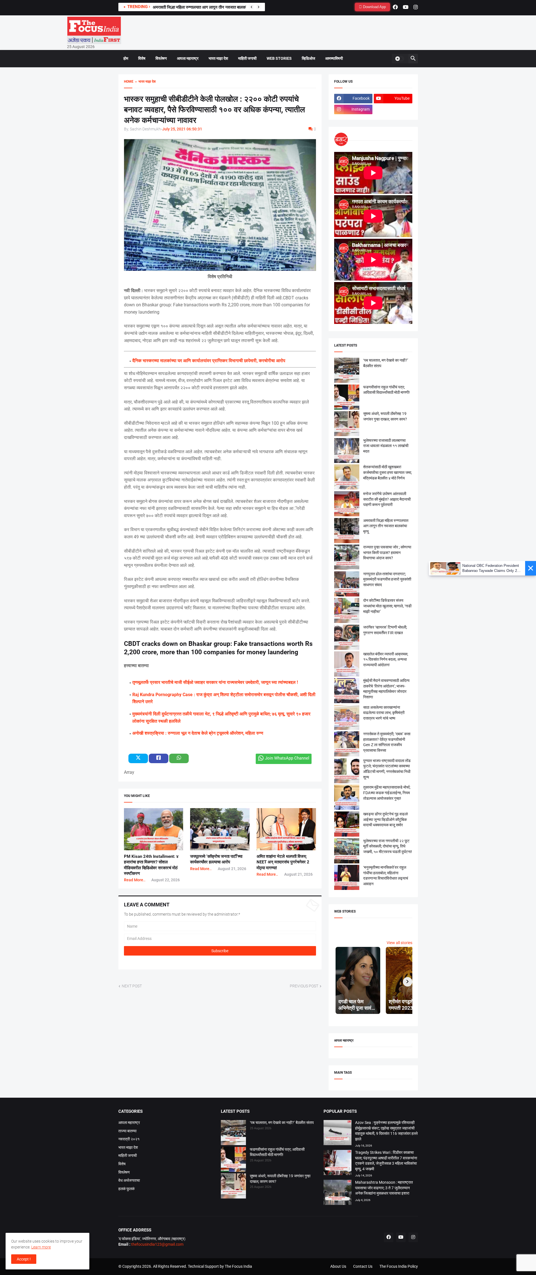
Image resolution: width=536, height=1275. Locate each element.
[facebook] (395, 7)
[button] (399, 58)
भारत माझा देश (218, 58)
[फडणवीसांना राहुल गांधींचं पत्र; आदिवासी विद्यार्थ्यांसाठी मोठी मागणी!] (233, 1160)
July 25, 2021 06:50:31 (182, 129)
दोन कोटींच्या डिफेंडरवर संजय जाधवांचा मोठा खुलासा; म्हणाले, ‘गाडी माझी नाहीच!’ (387, 605)
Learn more (41, 1247)
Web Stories (279, 58)
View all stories (399, 942)
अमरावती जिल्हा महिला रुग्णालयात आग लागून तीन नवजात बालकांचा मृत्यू (205, 7)
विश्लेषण (161, 58)
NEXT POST (132, 986)
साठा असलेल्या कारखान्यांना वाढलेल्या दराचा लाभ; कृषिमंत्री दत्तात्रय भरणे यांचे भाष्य (384, 712)
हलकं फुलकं (126, 1188)
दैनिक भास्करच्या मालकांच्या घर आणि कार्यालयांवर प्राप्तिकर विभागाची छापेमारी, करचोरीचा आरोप (208, 360)
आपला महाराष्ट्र (187, 58)
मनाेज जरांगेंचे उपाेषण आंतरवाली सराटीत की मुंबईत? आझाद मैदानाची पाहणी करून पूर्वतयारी (387, 499)
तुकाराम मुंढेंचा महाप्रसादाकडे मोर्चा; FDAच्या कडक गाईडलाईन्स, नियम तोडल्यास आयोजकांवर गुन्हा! (386, 792)
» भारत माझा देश (144, 81)
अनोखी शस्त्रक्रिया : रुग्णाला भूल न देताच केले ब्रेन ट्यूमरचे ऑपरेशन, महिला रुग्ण (197, 733)
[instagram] (415, 7)
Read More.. (134, 880)
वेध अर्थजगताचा (129, 1180)
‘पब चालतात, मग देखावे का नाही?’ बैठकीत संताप (282, 1122)
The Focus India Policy (398, 1266)
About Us (338, 1266)
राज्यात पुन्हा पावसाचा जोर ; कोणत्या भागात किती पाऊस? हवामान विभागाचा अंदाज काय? (387, 552)
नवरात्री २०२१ (129, 1139)
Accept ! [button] (24, 1259)
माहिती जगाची (247, 58)
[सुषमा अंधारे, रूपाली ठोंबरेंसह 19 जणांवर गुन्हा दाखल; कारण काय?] (233, 1186)
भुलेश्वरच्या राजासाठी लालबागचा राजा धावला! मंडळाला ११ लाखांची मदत (385, 445)
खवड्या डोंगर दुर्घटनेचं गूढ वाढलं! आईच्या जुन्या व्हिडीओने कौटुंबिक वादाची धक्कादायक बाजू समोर (385, 819)
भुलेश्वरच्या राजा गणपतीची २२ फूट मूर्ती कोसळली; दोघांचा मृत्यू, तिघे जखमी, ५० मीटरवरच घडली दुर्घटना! (387, 846)
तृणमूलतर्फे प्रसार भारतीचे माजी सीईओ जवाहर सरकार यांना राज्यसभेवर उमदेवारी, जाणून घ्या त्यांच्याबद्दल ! (215, 682)
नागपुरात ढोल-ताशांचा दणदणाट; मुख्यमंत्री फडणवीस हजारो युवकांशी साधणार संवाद (387, 579)
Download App (374, 7)
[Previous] (251, 7)
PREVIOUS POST (304, 986)
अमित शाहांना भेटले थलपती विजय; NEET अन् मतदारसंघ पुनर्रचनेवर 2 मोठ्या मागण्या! (283, 862)
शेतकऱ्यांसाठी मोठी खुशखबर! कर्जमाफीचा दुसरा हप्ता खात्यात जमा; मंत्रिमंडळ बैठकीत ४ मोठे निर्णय (387, 472)
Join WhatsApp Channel (287, 758)
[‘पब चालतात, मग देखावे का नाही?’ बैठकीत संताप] (233, 1133)
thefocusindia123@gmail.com (156, 1244)
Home (128, 81)
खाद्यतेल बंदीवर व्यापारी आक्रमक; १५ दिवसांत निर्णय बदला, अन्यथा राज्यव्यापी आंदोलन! (385, 659)
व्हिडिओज (308, 58)
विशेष (141, 58)
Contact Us (362, 1266)
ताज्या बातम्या (127, 1131)
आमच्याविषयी (334, 58)
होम (125, 58)
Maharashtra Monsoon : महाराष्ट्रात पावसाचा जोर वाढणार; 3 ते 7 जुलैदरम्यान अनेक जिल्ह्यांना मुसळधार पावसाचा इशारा (384, 1187)
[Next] (258, 7)
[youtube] (405, 7)
